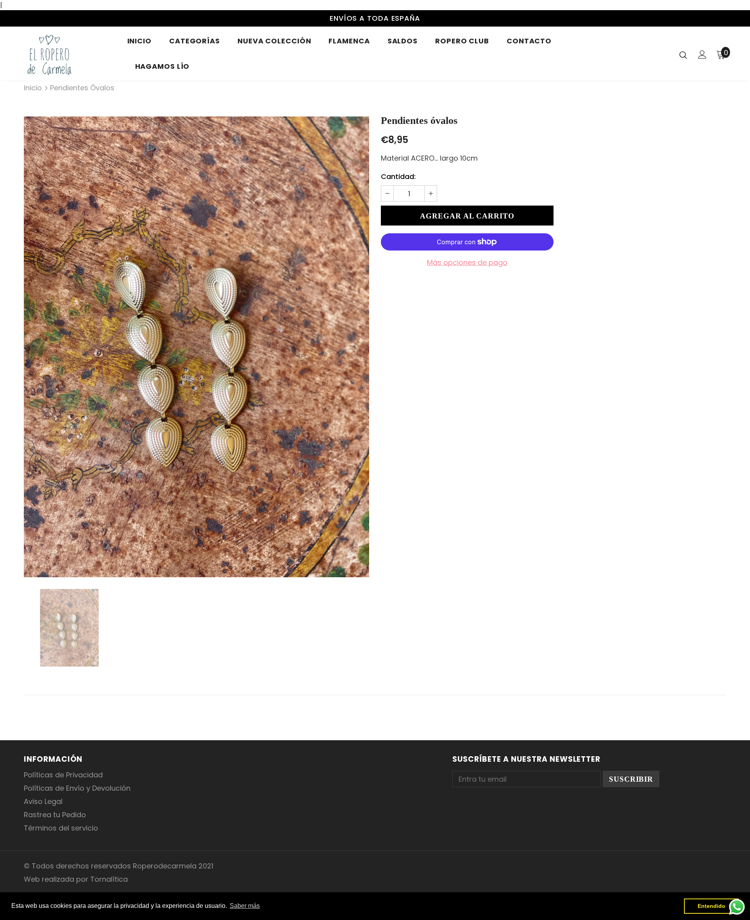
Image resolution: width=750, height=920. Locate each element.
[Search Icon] (683, 55)
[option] (196, 346)
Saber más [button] (245, 905)
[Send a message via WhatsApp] (737, 907)
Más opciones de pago (467, 262)
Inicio (33, 88)
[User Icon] (702, 54)
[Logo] (70, 54)
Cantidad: (398, 176)
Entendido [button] (711, 906)
